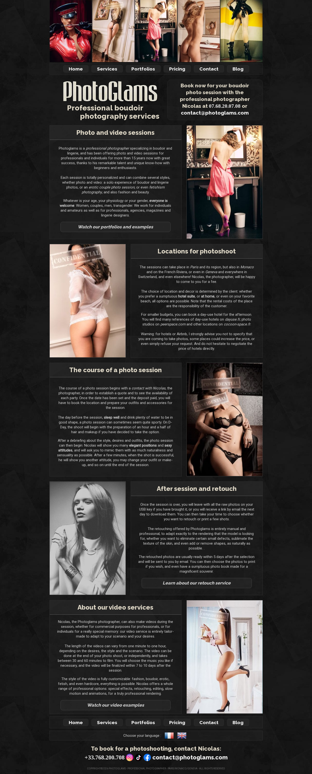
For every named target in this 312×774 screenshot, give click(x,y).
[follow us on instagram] (129, 759)
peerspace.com (172, 324)
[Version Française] (170, 739)
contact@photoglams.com (215, 113)
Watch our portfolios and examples (115, 226)
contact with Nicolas (149, 388)
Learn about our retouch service (197, 582)
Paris (194, 267)
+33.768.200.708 (105, 757)
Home (76, 69)
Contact (208, 69)
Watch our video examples (115, 705)
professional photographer (107, 148)
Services (107, 69)
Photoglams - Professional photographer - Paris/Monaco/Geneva (153, 768)
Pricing (177, 69)
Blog (238, 69)
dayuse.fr (232, 319)
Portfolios (143, 69)
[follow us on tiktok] (138, 759)
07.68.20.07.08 (225, 106)
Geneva (211, 272)
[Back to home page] (105, 101)
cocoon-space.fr (237, 324)
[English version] (183, 739)
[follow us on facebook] (147, 759)
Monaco (247, 267)
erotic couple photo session (112, 187)
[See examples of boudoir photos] (156, 31)
